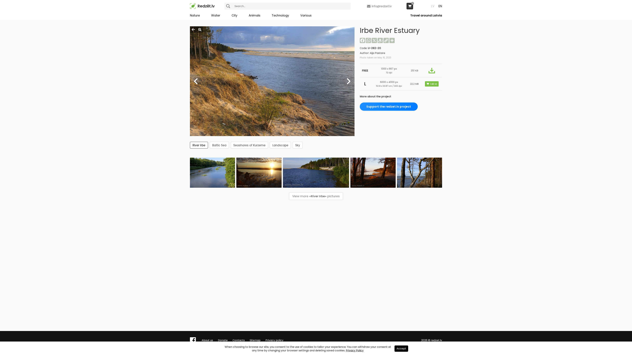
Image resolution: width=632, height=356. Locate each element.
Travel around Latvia (426, 15)
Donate (223, 340)
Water (215, 15)
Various (306, 15)
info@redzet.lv (382, 6)
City (234, 15)
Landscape (280, 145)
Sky (297, 145)
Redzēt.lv (206, 6)
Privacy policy (274, 340)
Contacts (239, 340)
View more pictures (316, 196)
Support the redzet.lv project (388, 107)
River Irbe (199, 145)
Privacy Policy (355, 350)
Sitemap (255, 340)
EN (440, 6)
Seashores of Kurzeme (249, 145)
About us (207, 340)
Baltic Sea (219, 145)
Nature (195, 15)
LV (432, 6)
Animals (254, 15)
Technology (280, 15)
